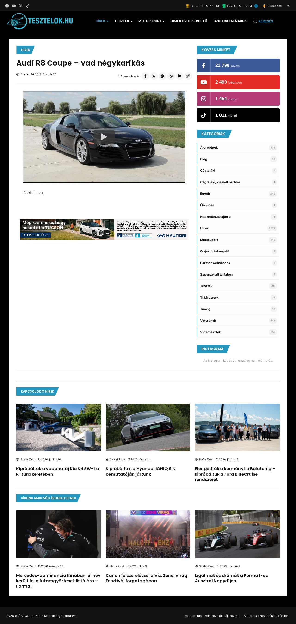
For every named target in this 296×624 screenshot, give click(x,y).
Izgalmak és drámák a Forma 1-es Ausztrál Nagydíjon (231, 578)
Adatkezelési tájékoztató (222, 616)
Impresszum (193, 616)
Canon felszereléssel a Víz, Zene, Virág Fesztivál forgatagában (146, 578)
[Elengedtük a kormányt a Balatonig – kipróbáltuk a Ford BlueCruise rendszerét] (237, 427)
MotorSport (149, 21)
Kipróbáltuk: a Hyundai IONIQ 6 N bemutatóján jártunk (141, 471)
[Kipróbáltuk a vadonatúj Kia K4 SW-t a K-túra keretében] (58, 427)
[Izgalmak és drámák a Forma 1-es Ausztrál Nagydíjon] (237, 534)
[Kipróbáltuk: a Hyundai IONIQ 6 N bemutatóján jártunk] (148, 427)
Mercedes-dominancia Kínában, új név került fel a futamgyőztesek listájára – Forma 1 (58, 581)
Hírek (100, 21)
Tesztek (121, 21)
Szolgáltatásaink (230, 21)
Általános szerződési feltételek (266, 616)
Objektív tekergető (188, 21)
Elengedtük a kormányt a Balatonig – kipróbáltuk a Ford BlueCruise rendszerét (235, 474)
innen (38, 192)
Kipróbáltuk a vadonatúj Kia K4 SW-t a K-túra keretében (57, 471)
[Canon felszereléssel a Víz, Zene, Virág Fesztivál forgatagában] (148, 534)
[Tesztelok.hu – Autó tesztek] (40, 21)
